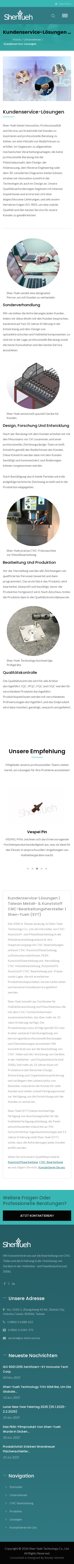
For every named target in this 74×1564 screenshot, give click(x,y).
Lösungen (15, 1519)
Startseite (15, 1487)
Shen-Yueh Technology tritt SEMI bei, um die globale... (37, 1389)
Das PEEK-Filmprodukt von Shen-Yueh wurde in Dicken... (32, 1429)
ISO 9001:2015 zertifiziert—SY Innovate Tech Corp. (35, 1369)
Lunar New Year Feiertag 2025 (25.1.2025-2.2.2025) (34, 1409)
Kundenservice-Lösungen (20, 43)
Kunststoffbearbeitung (23, 1162)
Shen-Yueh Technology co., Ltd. (49, 1548)
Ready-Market (54, 1558)
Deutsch (65, 3)
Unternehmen (32, 39)
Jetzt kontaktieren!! (37, 1215)
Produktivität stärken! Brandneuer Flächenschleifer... (29, 1449)
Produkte (15, 1511)
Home (17, 39)
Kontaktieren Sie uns (51, 1167)
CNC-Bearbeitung (51, 1162)
